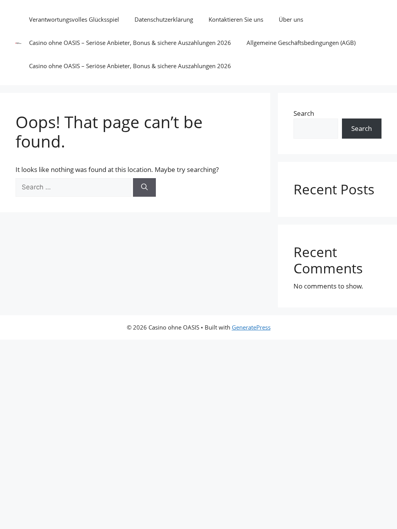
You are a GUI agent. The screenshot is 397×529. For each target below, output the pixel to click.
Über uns (291, 19)
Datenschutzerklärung (164, 19)
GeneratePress (251, 327)
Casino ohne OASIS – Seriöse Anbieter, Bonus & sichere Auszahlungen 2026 (130, 42)
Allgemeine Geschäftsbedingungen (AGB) (301, 42)
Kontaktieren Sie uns (236, 19)
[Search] (144, 187)
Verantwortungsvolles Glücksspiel (74, 19)
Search (303, 113)
